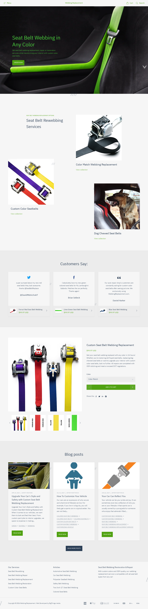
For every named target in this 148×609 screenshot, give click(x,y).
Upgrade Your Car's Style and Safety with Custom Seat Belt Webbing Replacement (26, 499)
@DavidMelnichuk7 (29, 295)
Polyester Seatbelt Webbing (63, 579)
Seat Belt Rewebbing (16, 571)
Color (89, 374)
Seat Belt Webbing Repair (18, 575)
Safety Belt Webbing (61, 584)
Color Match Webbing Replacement (96, 164)
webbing (31, 526)
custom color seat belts (66, 521)
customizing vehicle (65, 527)
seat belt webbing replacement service (117, 527)
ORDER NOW (18, 62)
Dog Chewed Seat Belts (107, 233)
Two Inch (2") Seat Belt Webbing (65, 588)
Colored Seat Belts (60, 592)
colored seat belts (64, 519)
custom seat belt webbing (112, 516)
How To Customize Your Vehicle (72, 496)
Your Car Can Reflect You (114, 496)
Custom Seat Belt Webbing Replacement (110, 345)
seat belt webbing (109, 521)
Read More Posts (74, 548)
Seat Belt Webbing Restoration (19, 584)
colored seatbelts (81, 519)
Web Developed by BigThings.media (48, 603)
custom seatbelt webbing (67, 524)
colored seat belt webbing (67, 516)
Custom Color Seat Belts (17, 588)
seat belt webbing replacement (114, 524)
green (14, 526)
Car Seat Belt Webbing (61, 575)
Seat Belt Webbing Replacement (20, 579)
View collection (82, 170)
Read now (17, 533)
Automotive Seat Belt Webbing (64, 571)
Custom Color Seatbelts (24, 209)
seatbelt (22, 526)
